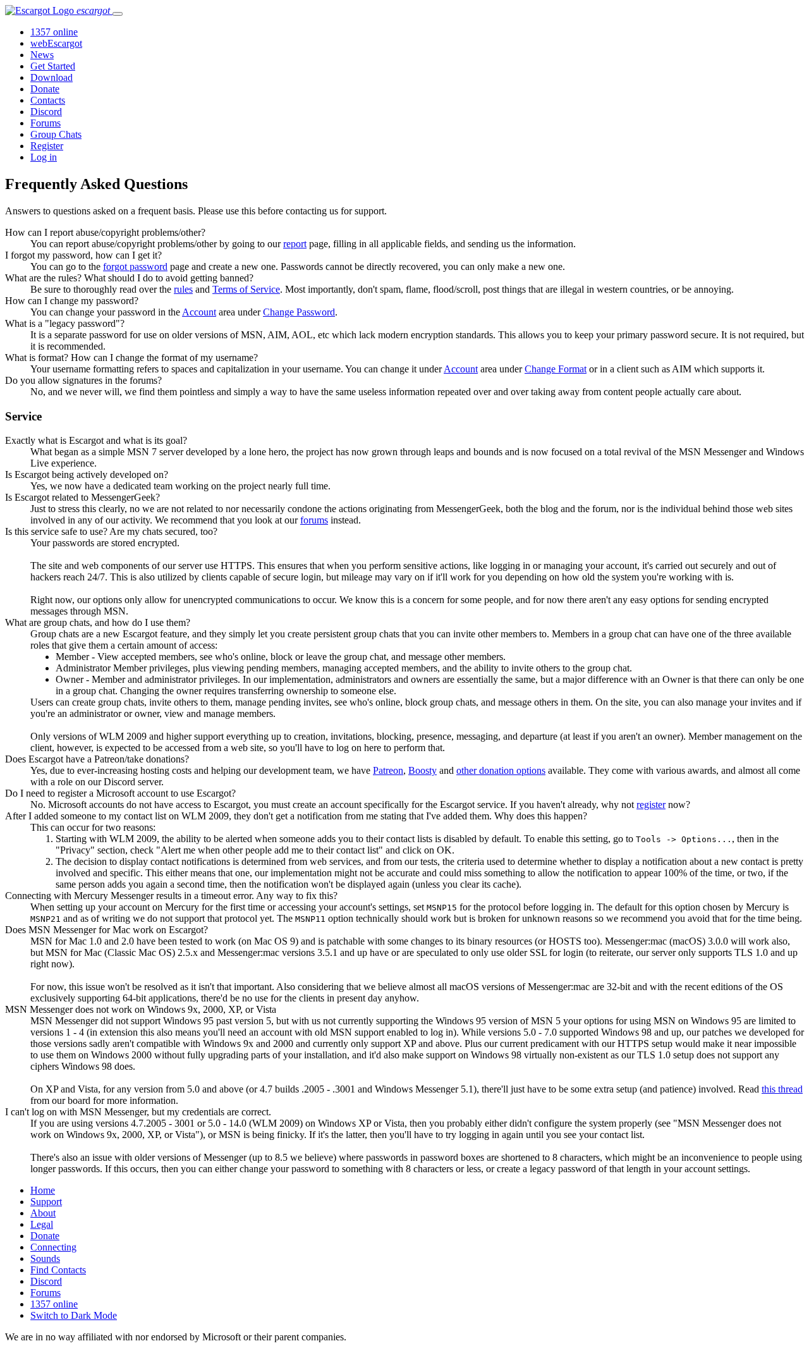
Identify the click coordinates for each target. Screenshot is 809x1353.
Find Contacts (58, 1269)
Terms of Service (246, 289)
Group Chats (56, 134)
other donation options (500, 770)
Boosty (422, 770)
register (651, 804)
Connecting (53, 1247)
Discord (46, 111)
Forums (45, 123)
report (295, 243)
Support (46, 1201)
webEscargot (56, 43)
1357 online (54, 32)
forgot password (135, 266)
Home (42, 1190)
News (42, 54)
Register (46, 145)
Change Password (299, 312)
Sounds (45, 1258)
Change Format (556, 369)
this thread (782, 1089)
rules (183, 289)
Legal (41, 1224)
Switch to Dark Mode (73, 1315)
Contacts (47, 100)
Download (51, 77)
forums (314, 520)
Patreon (388, 770)
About (43, 1213)
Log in (43, 157)
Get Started (52, 66)
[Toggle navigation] (118, 14)
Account (199, 312)
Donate (44, 88)
